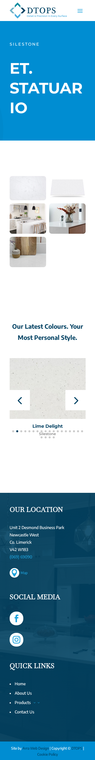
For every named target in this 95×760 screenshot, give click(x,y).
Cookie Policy (47, 754)
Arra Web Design (36, 748)
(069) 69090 (21, 556)
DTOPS (76, 748)
